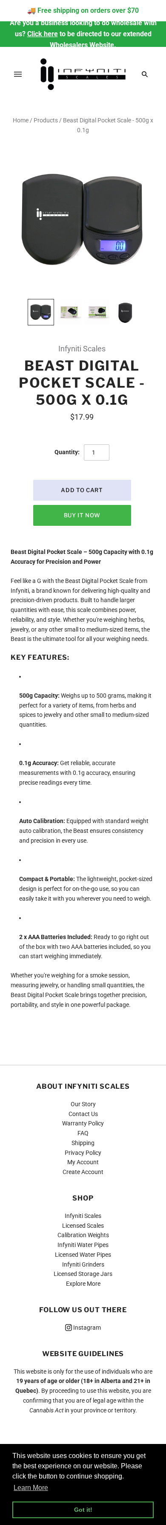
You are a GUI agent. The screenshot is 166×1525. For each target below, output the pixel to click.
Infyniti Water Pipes (83, 1244)
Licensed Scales (83, 1225)
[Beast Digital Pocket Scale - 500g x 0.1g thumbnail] (41, 312)
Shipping (83, 1142)
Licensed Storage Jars (83, 1273)
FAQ (83, 1133)
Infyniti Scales (82, 348)
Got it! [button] (83, 1509)
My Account (83, 1162)
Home (21, 120)
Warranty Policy (83, 1123)
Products (46, 120)
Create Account (83, 1171)
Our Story (83, 1104)
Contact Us (83, 1113)
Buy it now (82, 515)
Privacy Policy (83, 1152)
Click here (42, 34)
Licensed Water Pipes (83, 1254)
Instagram (86, 1327)
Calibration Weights (83, 1235)
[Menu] (18, 74)
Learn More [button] (31, 1487)
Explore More (83, 1283)
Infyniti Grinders (83, 1264)
